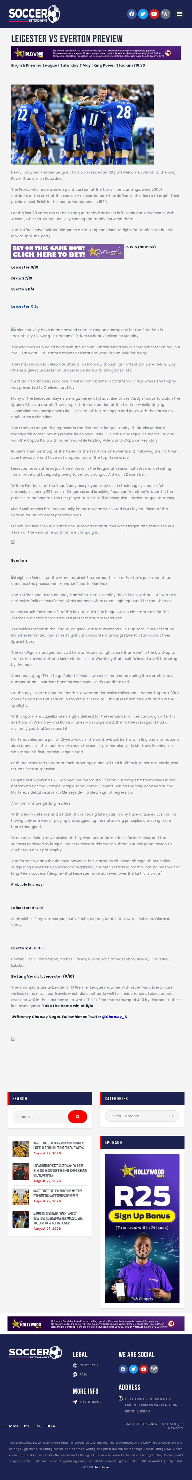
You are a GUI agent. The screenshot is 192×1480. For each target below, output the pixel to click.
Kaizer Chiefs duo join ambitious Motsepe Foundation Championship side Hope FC (58, 1193)
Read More (101, 1467)
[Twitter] (143, 14)
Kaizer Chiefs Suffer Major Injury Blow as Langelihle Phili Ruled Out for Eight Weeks (59, 1145)
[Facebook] (132, 14)
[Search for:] (49, 1116)
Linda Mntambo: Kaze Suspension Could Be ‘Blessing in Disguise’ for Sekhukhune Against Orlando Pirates (60, 1171)
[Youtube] (154, 14)
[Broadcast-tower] (165, 14)
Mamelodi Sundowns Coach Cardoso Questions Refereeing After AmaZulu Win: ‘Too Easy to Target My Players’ (58, 1218)
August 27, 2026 (47, 1153)
